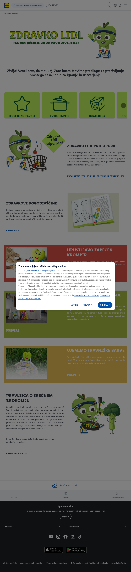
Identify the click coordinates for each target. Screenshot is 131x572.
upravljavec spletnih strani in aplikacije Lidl (38, 270)
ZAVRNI (74, 305)
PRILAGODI (87, 305)
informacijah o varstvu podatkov (86, 295)
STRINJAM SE (105, 305)
